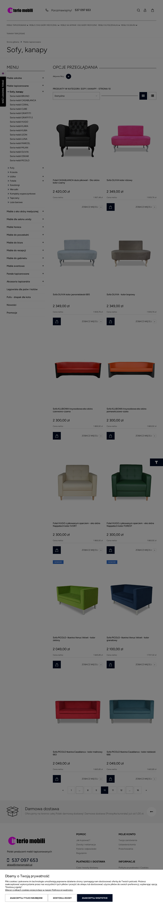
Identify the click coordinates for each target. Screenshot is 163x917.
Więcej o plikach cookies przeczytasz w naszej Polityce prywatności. (39, 890)
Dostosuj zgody (62, 898)
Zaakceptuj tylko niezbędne (26, 898)
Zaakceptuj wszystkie (95, 898)
